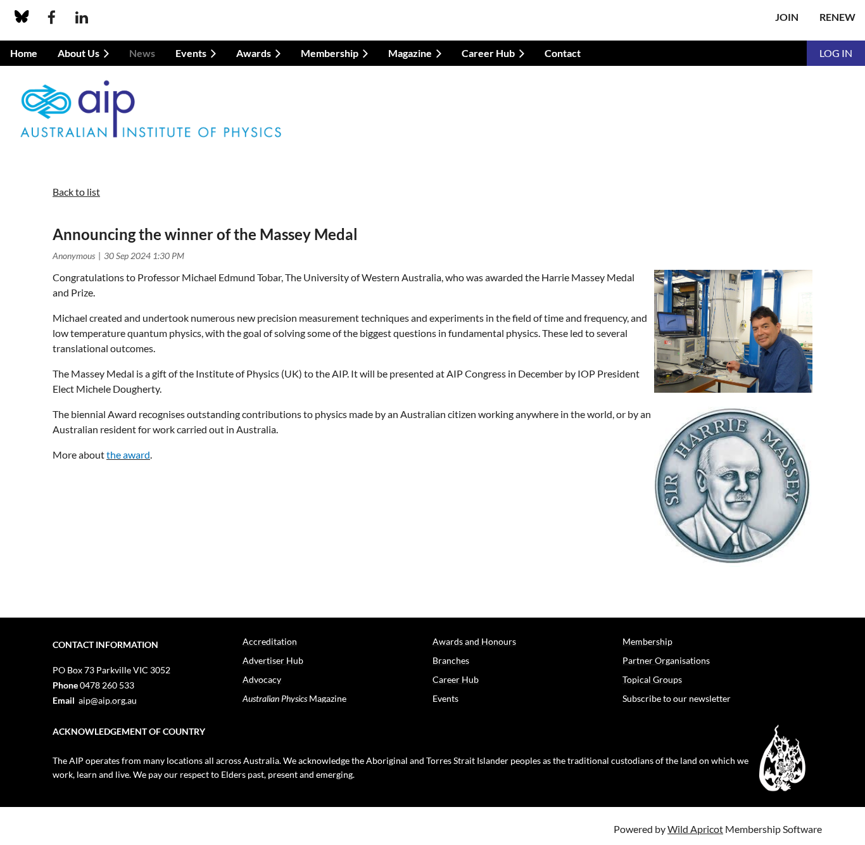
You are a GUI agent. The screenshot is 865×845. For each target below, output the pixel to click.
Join (787, 17)
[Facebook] (51, 17)
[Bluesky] (22, 17)
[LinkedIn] (81, 17)
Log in (835, 53)
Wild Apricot (695, 829)
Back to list (76, 192)
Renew (837, 17)
